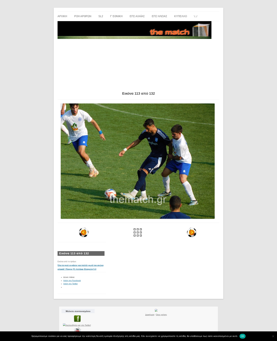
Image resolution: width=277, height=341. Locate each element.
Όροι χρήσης (161, 315)
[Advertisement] (138, 64)
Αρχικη (62, 16)
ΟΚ (242, 336)
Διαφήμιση (149, 315)
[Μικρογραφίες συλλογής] (138, 232)
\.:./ (195, 16)
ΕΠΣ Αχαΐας (137, 16)
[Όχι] (273, 336)
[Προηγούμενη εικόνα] (84, 232)
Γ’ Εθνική (116, 16)
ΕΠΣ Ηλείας (159, 16)
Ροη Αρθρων (82, 16)
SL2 (100, 16)
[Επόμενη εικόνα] (191, 232)
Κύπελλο (180, 16)
